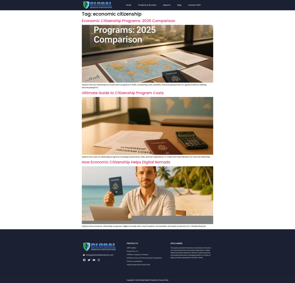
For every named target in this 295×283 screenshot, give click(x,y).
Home (128, 5)
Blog (179, 5)
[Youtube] (94, 260)
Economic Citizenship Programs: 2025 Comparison (128, 20)
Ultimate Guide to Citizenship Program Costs (123, 92)
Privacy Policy (163, 280)
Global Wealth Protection (148, 280)
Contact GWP (194, 5)
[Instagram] (98, 260)
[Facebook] (84, 260)
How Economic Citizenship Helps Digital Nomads (126, 162)
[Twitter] (89, 260)
